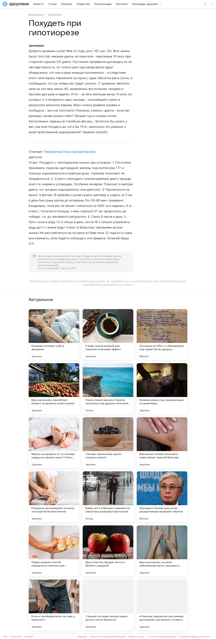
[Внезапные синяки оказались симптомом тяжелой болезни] (162, 442)
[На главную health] (18, 4)
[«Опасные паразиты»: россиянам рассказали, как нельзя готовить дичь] (162, 605)
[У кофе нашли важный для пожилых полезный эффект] (108, 334)
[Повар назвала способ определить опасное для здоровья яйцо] (54, 550)
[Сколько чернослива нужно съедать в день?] (108, 442)
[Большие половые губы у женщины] (54, 334)
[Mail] (5, 4)
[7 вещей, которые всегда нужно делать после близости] (108, 605)
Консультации (36, 14)
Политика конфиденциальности (194, 636)
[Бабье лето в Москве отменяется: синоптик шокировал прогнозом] (108, 496)
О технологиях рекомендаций (161, 636)
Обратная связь (136, 636)
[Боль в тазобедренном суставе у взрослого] (54, 605)
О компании (16, 636)
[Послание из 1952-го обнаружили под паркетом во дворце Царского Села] (162, 334)
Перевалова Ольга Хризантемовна (70, 151)
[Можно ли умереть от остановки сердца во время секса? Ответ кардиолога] (54, 442)
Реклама (28, 636)
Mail (5, 636)
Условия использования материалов (108, 636)
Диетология (54, 14)
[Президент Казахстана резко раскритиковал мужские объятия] (162, 496)
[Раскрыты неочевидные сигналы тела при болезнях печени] (54, 496)
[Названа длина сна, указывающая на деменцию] (162, 388)
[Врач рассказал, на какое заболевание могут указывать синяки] (162, 550)
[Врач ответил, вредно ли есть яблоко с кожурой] (108, 550)
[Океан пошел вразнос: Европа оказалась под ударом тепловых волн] (108, 388)
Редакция (82, 636)
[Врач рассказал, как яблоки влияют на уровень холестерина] (54, 388)
